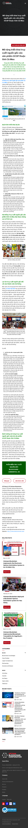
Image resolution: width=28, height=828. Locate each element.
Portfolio (4, 789)
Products (4, 787)
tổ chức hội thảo (10, 288)
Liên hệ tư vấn (19, 481)
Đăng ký (6, 481)
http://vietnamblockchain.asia (15, 531)
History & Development (7, 781)
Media (3, 792)
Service (4, 784)
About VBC (4, 779)
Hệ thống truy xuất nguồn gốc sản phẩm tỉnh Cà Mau (14, 80)
